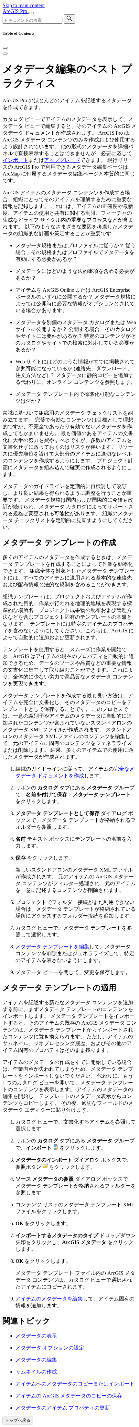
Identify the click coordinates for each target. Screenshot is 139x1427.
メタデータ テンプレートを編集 (52, 946)
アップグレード (62, 160)
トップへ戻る (17, 1420)
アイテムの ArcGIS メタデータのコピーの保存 (69, 1395)
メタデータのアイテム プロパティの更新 (63, 1407)
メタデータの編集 (36, 1359)
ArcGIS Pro (15, 11)
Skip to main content (24, 5)
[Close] (5, 48)
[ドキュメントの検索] (69, 19)
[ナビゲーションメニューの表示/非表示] (31, 13)
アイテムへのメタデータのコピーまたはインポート (75, 1383)
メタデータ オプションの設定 (50, 1347)
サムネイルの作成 (36, 1371)
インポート (15, 160)
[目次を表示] (5, 54)
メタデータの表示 (36, 1335)
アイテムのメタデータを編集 (49, 1298)
